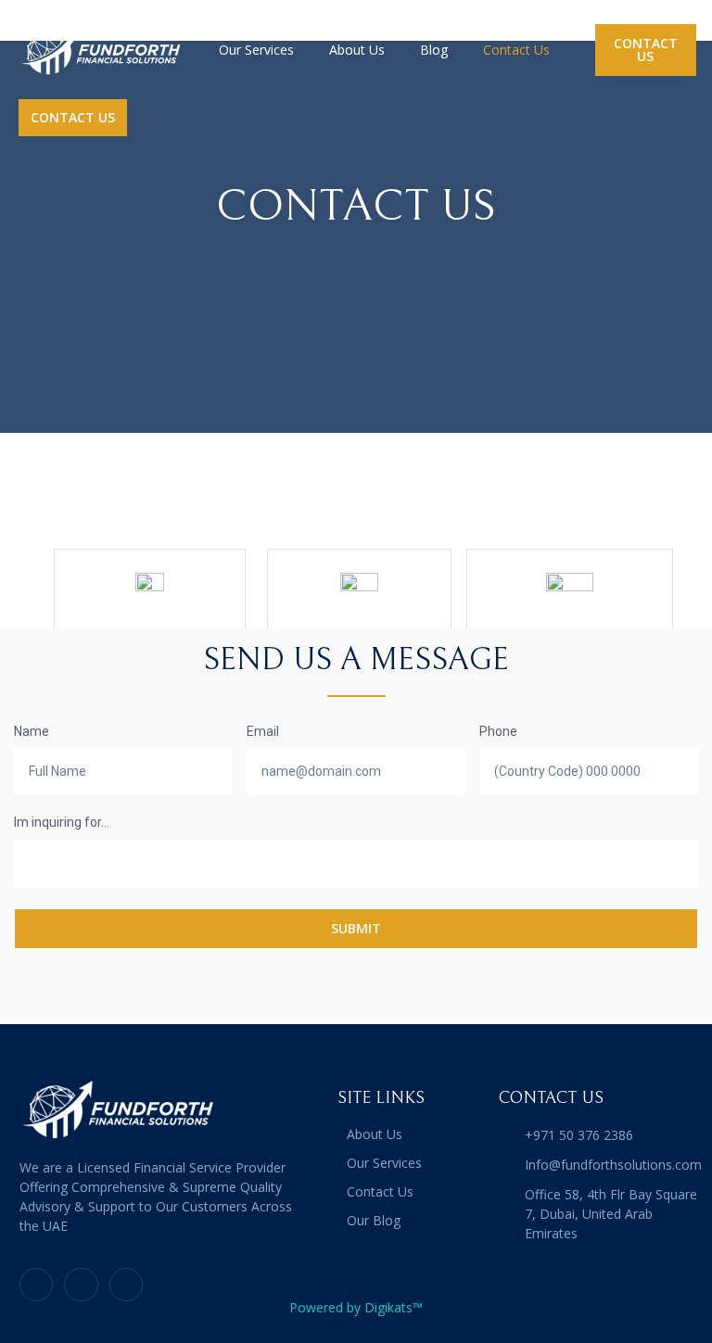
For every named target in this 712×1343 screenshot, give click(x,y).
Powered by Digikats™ (356, 1307)
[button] (645, 50)
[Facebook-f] (80, 1284)
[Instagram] (126, 1284)
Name (31, 732)
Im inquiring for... (61, 823)
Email (263, 732)
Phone (498, 732)
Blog (434, 49)
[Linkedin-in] (36, 1284)
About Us (357, 49)
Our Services (256, 49)
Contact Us (516, 49)
